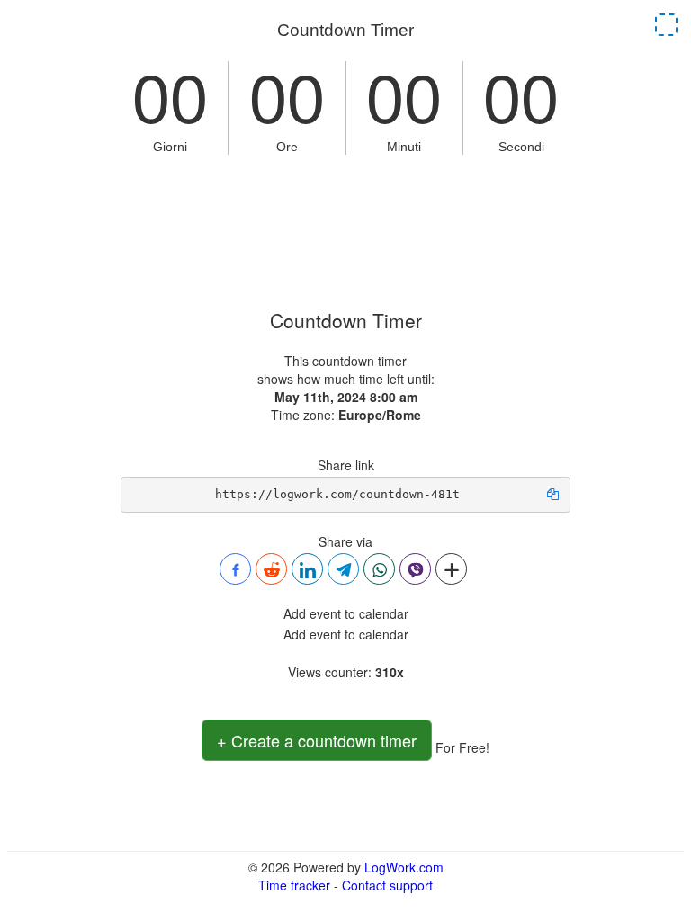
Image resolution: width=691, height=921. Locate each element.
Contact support (387, 885)
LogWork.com (404, 867)
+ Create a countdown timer (317, 740)
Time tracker (294, 885)
